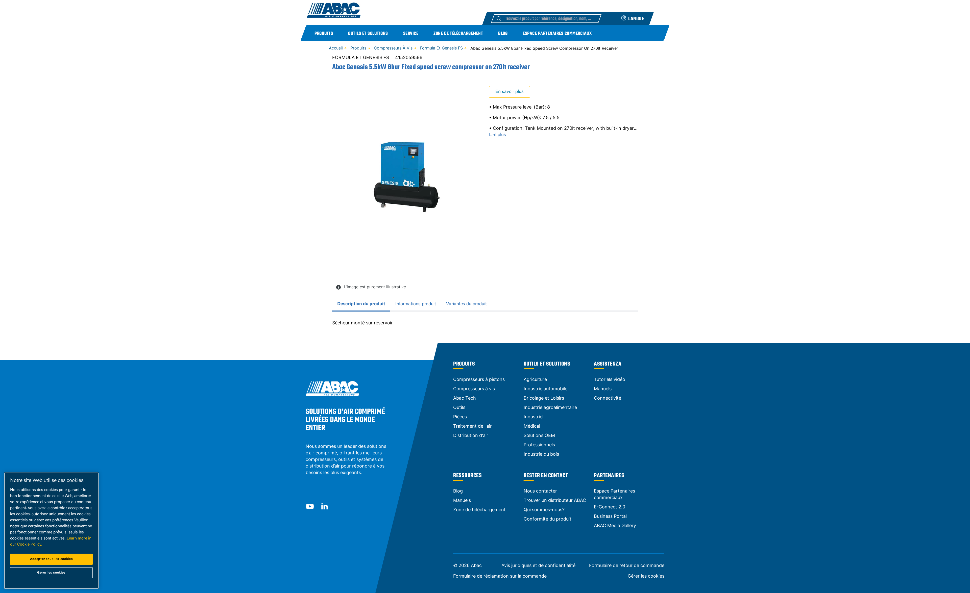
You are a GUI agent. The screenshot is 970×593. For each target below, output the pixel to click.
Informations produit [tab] (415, 304)
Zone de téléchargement (458, 33)
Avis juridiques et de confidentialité (538, 565)
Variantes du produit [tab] (466, 304)
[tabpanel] (485, 323)
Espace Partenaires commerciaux (557, 33)
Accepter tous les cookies (51, 559)
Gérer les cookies (646, 576)
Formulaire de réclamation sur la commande (500, 576)
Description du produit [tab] (361, 304)
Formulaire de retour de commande (626, 565)
